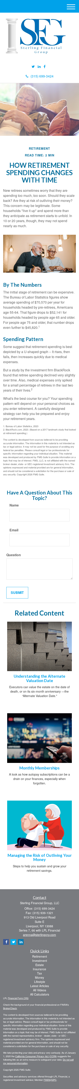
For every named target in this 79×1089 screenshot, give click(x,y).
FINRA (47, 1079)
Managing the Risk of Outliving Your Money (40, 857)
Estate (39, 965)
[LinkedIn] (39, 66)
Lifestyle (39, 982)
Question (13, 555)
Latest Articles (39, 986)
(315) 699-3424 (42, 76)
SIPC (53, 1079)
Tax (39, 973)
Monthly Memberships (39, 768)
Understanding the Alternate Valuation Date (39, 678)
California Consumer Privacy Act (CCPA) (36, 1056)
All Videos (39, 990)
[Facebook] (45, 66)
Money (39, 977)
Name (14, 505)
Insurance (39, 969)
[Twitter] (33, 66)
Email (13, 530)
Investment (39, 960)
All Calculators (39, 994)
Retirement (39, 956)
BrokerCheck (10, 1008)
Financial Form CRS (18, 998)
